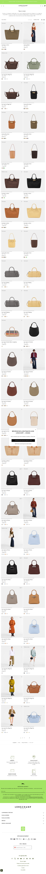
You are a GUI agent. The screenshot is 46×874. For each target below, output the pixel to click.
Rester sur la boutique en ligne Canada (23, 443)
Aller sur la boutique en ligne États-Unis (23, 440)
